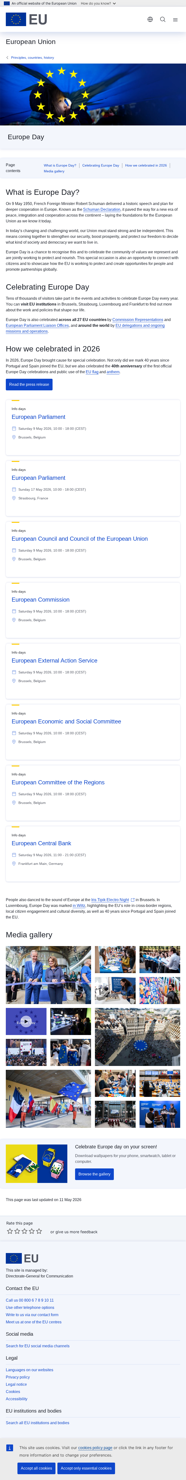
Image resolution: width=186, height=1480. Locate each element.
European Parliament (38, 417)
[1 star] (10, 1231)
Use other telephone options (30, 1307)
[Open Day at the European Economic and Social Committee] (115, 959)
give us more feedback (76, 1231)
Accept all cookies (36, 1468)
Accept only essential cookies (86, 1468)
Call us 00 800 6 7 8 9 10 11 (30, 1300)
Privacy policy (18, 1377)
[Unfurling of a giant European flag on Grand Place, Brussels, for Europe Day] (137, 1037)
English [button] (150, 19)
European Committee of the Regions (58, 782)
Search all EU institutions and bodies (37, 1423)
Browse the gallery (94, 1174)
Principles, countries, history (32, 57)
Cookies (13, 1392)
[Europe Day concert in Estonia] (26, 1052)
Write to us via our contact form (32, 1315)
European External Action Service (54, 660)
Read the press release (29, 384)
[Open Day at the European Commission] (48, 975)
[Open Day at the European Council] (115, 1114)
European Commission (41, 599)
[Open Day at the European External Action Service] (160, 959)
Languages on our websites (29, 1370)
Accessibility (16, 1399)
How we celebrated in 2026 (146, 165)
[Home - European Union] (26, 19)
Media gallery (54, 171)
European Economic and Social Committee (66, 721)
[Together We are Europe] (26, 1021)
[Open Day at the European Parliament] (70, 1052)
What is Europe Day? (60, 165)
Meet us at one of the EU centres (34, 1322)
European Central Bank (41, 843)
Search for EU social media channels (38, 1346)
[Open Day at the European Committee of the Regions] (115, 1083)
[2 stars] (13, 1231)
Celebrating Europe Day (100, 165)
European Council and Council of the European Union (80, 538)
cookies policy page (95, 1448)
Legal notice (16, 1384)
